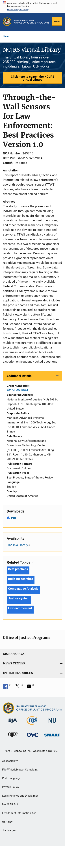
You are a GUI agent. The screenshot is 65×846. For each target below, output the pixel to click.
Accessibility (10, 761)
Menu (57, 21)
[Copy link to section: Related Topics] (32, 562)
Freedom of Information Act (19, 813)
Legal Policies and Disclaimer (20, 795)
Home (6, 36)
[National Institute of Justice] (52, 723)
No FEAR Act (10, 804)
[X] (18, 687)
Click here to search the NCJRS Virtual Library (32, 78)
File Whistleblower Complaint (20, 769)
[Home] (31, 22)
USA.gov (7, 821)
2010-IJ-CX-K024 (17, 390)
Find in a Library (17, 545)
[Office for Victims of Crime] (32, 737)
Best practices (18, 569)
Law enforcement (20, 608)
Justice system (18, 598)
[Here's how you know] (32, 6)
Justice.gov (9, 830)
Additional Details (19, 376)
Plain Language (11, 778)
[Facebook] (7, 687)
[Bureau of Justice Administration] (12, 723)
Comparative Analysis (23, 588)
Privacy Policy (10, 787)
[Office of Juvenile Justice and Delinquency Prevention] (13, 738)
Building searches (20, 579)
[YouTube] (30, 687)
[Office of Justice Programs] (7, 21)
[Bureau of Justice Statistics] (32, 725)
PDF (14, 518)
